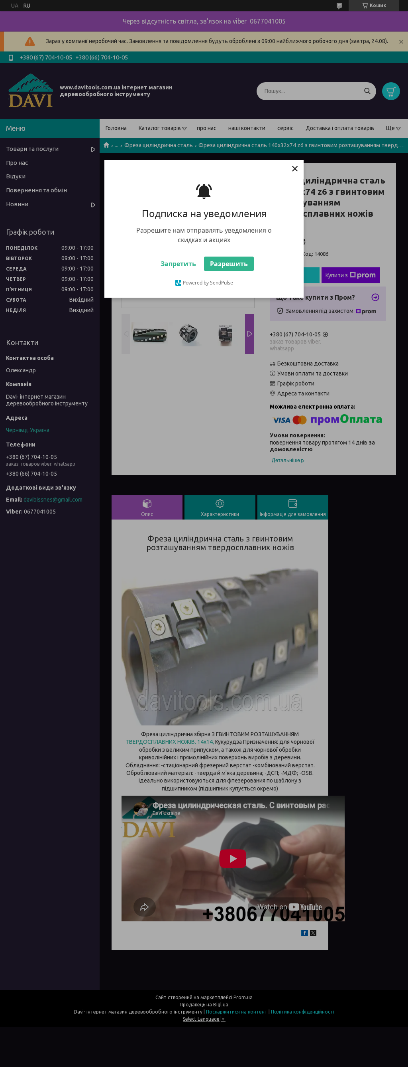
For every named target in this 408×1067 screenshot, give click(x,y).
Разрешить (229, 263)
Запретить (178, 263)
